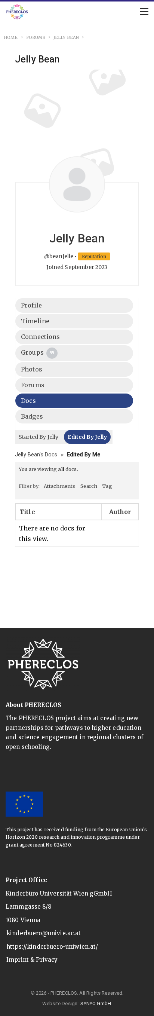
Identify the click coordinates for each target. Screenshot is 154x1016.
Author (120, 511)
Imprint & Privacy (32, 959)
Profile (31, 305)
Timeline (35, 321)
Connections (40, 336)
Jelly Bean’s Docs (36, 455)
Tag (107, 486)
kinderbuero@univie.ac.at (43, 933)
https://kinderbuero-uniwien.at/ (52, 946)
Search (88, 486)
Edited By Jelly (87, 437)
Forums (32, 385)
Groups (37, 352)
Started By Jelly (38, 437)
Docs (28, 400)
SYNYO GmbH (95, 1003)
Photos (31, 369)
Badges (32, 416)
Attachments (60, 486)
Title (27, 511)
